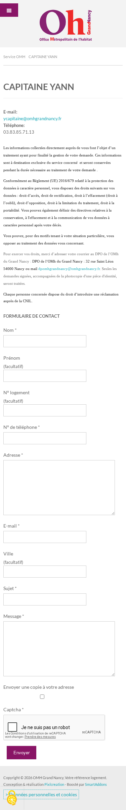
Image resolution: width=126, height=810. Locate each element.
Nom (10, 330)
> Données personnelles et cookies (41, 794)
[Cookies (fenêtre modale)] (12, 798)
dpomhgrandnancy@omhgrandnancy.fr (69, 269)
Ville (8, 553)
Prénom (11, 358)
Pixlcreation (54, 784)
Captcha (13, 709)
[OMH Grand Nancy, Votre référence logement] (63, 23)
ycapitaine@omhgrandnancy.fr (32, 118)
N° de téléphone (21, 427)
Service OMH (14, 56)
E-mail (11, 526)
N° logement (16, 392)
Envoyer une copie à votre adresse (38, 687)
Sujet (10, 588)
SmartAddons (96, 784)
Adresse (13, 455)
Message (13, 616)
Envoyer (21, 752)
